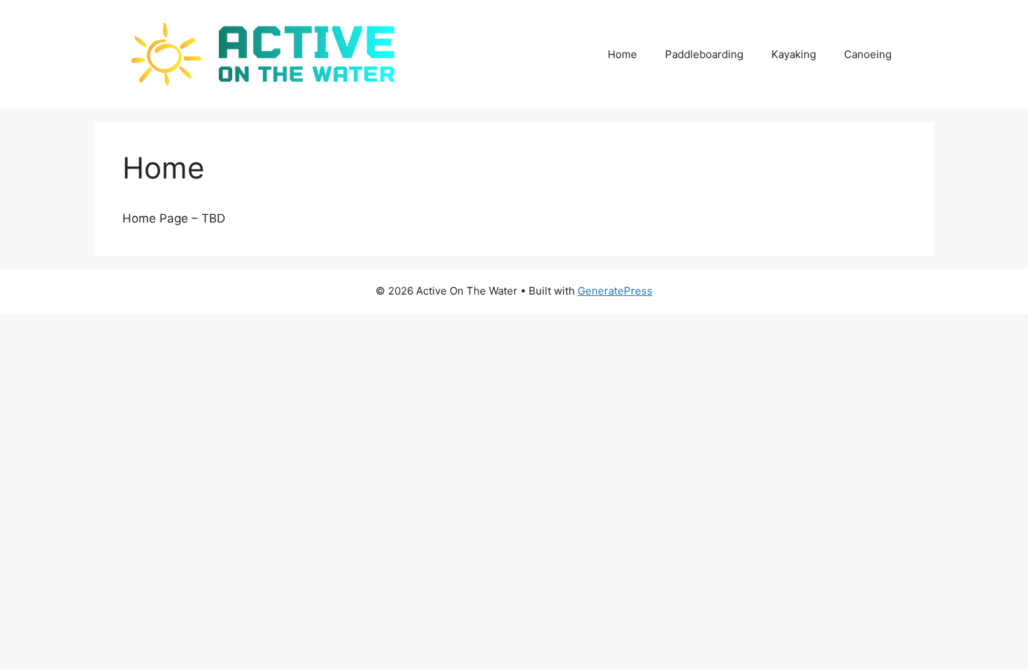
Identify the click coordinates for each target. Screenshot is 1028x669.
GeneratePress (615, 290)
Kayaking (793, 54)
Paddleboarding (704, 54)
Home (622, 54)
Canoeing (868, 54)
